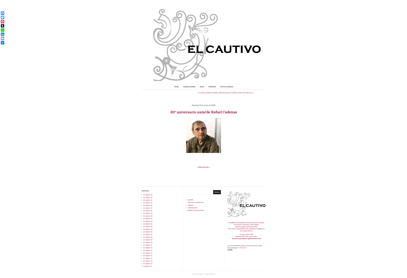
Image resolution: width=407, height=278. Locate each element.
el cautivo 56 (147, 205)
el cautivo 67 (147, 234)
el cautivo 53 (147, 197)
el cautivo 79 (147, 263)
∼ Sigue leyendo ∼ (203, 167)
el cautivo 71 (147, 245)
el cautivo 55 (147, 203)
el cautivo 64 (147, 226)
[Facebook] (2, 13)
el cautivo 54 (147, 200)
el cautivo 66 (148, 232)
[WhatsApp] (2, 30)
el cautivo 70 (148, 242)
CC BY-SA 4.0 (242, 248)
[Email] (2, 38)
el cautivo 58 (147, 211)
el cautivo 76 (147, 256)
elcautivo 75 (147, 266)
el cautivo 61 (147, 218)
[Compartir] (2, 43)
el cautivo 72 (147, 248)
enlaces (202, 87)
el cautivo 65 (147, 229)
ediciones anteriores (189, 87)
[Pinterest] (2, 21)
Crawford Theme (209, 274)
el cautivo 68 (147, 237)
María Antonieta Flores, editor (252, 245)
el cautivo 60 (148, 216)
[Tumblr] (2, 26)
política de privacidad (226, 87)
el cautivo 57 (147, 208)
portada (176, 87)
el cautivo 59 (147, 213)
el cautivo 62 (147, 221)
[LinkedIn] (2, 34)
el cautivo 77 (147, 258)
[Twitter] (2, 17)
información (212, 87)
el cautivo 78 (147, 261)
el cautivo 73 (147, 250)
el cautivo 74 (147, 253)
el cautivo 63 (147, 224)
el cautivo (230, 245)
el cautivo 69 (148, 240)
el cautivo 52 (147, 195)
